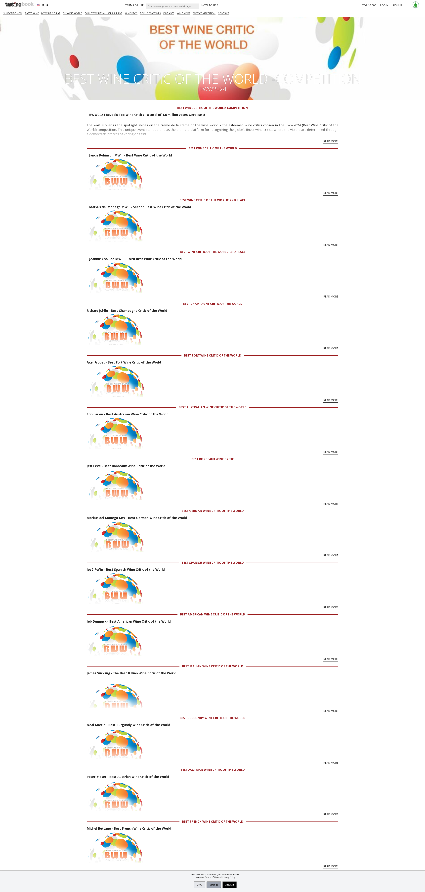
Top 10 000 (369, 5)
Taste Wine (32, 13)
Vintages (168, 13)
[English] (38, 5)
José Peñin (95, 569)
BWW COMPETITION (204, 13)
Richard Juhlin (97, 310)
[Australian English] (43, 5)
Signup (397, 5)
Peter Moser (96, 776)
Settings (214, 884)
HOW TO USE (209, 5)
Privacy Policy (228, 877)
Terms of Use (211, 877)
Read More (330, 141)
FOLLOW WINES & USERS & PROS (103, 13)
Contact (223, 13)
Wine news (183, 13)
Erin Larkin (95, 414)
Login (384, 5)
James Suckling (98, 673)
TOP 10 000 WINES (150, 13)
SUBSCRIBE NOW (12, 13)
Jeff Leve (94, 466)
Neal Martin (96, 725)
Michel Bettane (99, 828)
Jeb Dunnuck (96, 621)
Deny (199, 884)
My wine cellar (50, 13)
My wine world (72, 13)
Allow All (229, 884)
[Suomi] (48, 5)
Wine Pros (131, 13)
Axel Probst (96, 362)
